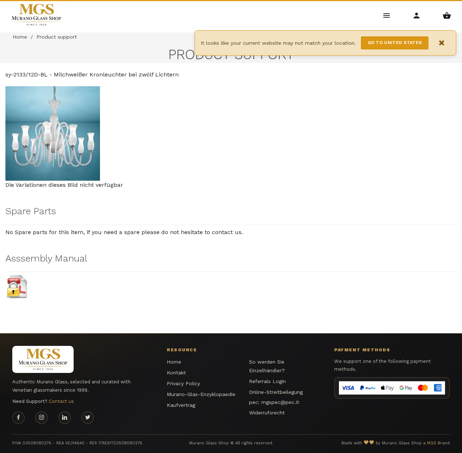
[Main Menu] (387, 15)
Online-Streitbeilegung (276, 392)
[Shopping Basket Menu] (447, 15)
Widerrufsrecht (267, 412)
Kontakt (176, 372)
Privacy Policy (183, 383)
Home (20, 37)
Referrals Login (267, 381)
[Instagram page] (41, 418)
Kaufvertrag (181, 405)
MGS (431, 443)
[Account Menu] (417, 15)
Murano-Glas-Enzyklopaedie (201, 394)
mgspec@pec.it (280, 402)
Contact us (61, 401)
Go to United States (395, 42)
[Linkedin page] (64, 418)
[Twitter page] (88, 418)
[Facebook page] (18, 418)
